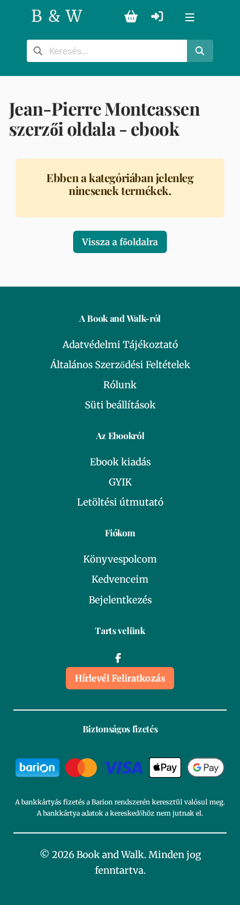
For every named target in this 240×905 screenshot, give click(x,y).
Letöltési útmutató (120, 502)
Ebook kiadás (120, 462)
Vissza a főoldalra (120, 241)
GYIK (120, 482)
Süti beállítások (120, 405)
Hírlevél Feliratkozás (120, 678)
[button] (189, 16)
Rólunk (120, 385)
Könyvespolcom (120, 559)
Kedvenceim (120, 579)
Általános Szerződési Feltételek (120, 365)
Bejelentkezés (120, 600)
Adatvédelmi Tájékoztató (120, 345)
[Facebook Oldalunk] (118, 658)
